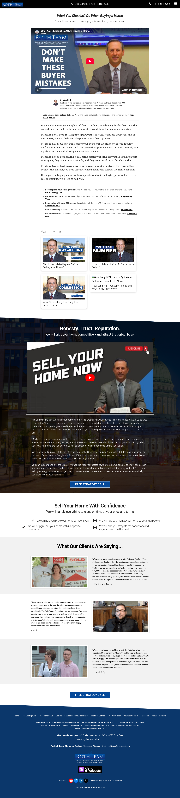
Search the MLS (52, 206)
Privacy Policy (96, 780)
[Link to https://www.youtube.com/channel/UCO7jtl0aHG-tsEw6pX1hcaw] (71, 781)
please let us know (97, 728)
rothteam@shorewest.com (119, 746)
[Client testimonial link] (59, 572)
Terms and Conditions (113, 780)
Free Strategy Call (53, 192)
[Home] (12, 3)
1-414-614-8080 (161, 3)
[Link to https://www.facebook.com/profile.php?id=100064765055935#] (76, 781)
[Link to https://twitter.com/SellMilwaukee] (86, 781)
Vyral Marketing (99, 787)
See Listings (126, 209)
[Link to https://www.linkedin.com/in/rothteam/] (81, 781)
